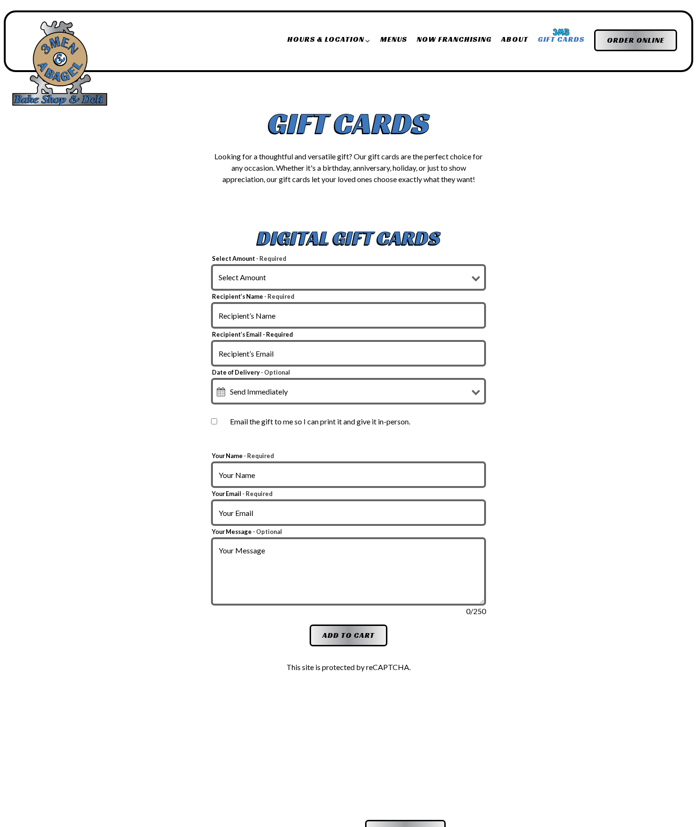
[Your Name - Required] (348, 474)
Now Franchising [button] (454, 39)
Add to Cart (348, 635)
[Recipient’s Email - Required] (348, 353)
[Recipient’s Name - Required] (348, 315)
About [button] (514, 39)
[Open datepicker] (221, 391)
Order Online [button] (635, 40)
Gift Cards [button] (561, 39)
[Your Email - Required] (348, 512)
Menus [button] (393, 39)
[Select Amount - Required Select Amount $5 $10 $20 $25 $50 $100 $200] (348, 277)
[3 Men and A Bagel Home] (59, 62)
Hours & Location (329, 39)
